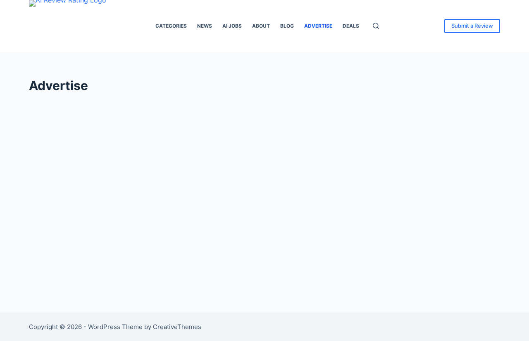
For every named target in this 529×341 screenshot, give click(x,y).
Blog (287, 26)
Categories (171, 26)
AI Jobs (232, 26)
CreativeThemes (177, 327)
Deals (351, 26)
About (261, 26)
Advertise (318, 26)
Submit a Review (472, 25)
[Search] (376, 26)
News (204, 26)
